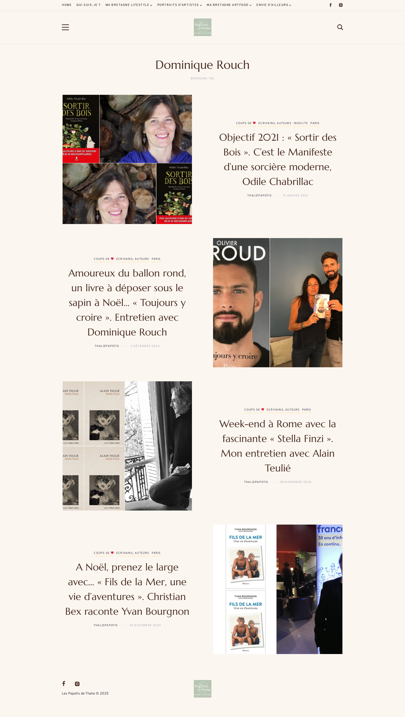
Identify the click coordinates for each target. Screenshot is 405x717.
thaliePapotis (259, 196)
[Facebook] (330, 5)
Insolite (301, 123)
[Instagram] (341, 5)
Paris (314, 123)
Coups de (244, 123)
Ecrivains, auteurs (274, 123)
